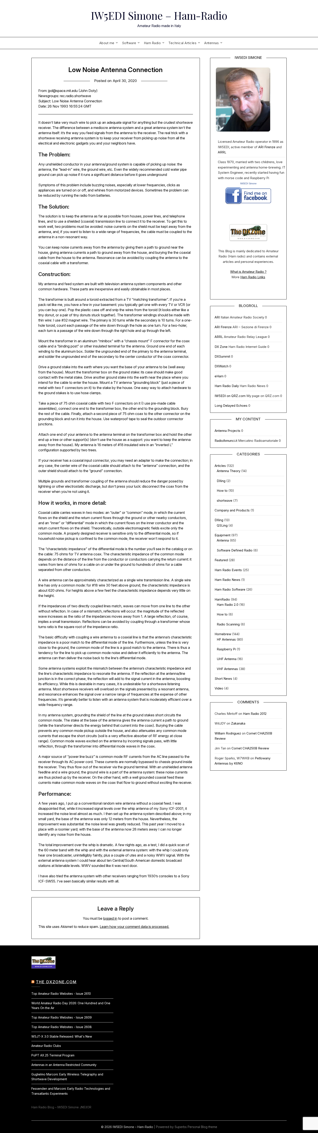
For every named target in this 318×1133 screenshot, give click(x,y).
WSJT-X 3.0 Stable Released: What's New (61, 1036)
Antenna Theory (228, 471)
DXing (221, 481)
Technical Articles (182, 43)
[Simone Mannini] (248, 205)
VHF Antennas (227, 669)
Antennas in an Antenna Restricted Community (63, 1065)
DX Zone (221, 347)
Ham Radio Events (228, 570)
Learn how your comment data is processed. (134, 926)
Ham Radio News (227, 580)
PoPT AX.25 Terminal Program (52, 1055)
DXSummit (222, 356)
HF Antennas (226, 639)
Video (219, 688)
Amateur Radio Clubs (46, 1046)
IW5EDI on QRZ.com (230, 396)
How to (222, 491)
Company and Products (232, 510)
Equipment (222, 535)
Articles (220, 466)
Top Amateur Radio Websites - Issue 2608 (61, 1027)
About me (106, 43)
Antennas (211, 43)
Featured (221, 560)
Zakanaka (238, 723)
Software (129, 43)
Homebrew (223, 634)
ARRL (222, 152)
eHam (219, 376)
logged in (110, 918)
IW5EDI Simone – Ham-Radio (159, 15)
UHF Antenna (226, 659)
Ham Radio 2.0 (227, 605)
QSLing (222, 525)
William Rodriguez (228, 733)
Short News (223, 679)
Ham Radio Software (230, 589)
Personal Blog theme (202, 1127)
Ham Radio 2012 (255, 714)
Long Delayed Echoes (231, 405)
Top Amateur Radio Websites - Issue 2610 (61, 993)
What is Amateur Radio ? (248, 272)
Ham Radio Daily (227, 386)
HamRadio (222, 599)
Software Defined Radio (234, 550)
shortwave (224, 500)
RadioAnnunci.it (226, 441)
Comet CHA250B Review (250, 748)
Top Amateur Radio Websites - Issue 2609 (61, 1017)
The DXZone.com (56, 982)
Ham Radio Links (252, 277)
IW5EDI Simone (248, 183)
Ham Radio (152, 43)
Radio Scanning (228, 624)
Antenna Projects (227, 431)
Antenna (223, 540)
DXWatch (221, 366)
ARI (217, 317)
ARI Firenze (266, 147)
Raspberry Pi (226, 649)
